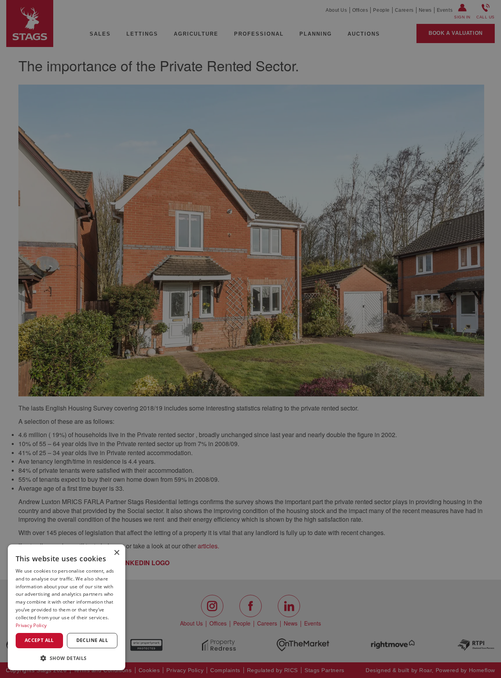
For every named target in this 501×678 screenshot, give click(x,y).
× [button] (116, 553)
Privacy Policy (31, 625)
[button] (66, 657)
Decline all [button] (92, 640)
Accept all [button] (39, 640)
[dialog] (66, 607)
